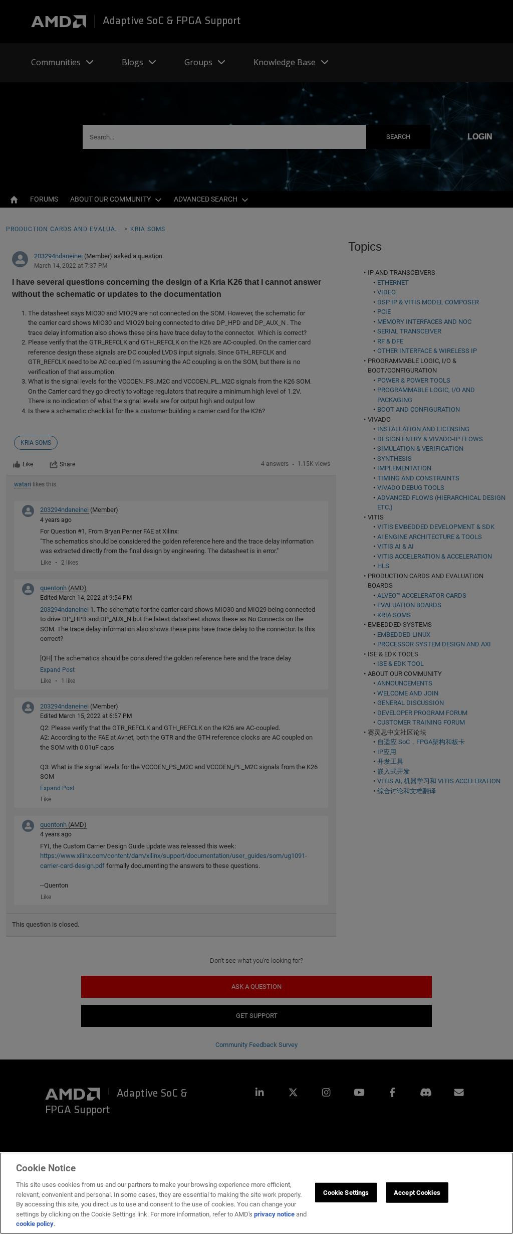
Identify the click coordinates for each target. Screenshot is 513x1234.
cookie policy (35, 1223)
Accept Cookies (417, 1192)
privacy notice (274, 1214)
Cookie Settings (346, 1192)
